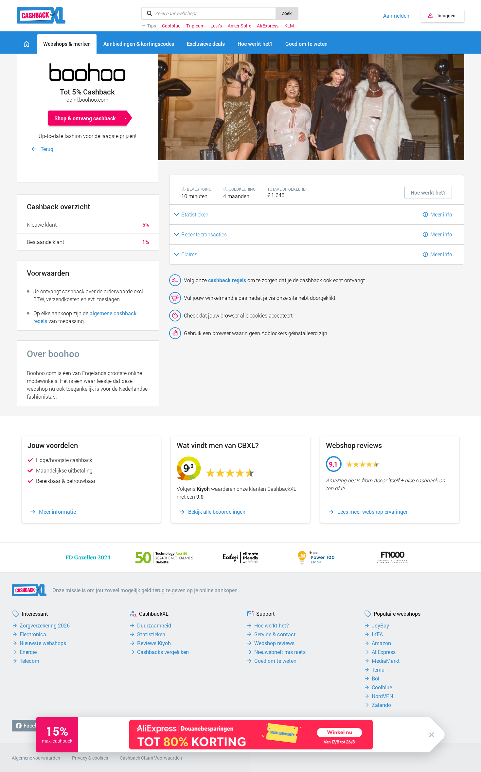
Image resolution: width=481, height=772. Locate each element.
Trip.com (195, 26)
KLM (289, 26)
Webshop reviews (274, 643)
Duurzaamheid (154, 625)
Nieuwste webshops (43, 643)
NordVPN (382, 696)
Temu (378, 670)
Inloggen (446, 15)
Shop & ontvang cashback (85, 118)
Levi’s (216, 26)
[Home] (26, 44)
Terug (47, 149)
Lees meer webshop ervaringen (373, 511)
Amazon (381, 643)
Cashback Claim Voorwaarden (151, 758)
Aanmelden (396, 15)
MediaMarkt (386, 661)
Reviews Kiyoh (154, 643)
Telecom (29, 661)
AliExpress (267, 26)
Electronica (33, 634)
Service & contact (275, 634)
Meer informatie (57, 511)
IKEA (377, 634)
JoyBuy (380, 625)
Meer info (441, 214)
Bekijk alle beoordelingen (216, 511)
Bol (375, 678)
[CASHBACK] (41, 15)
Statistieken (151, 634)
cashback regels (227, 280)
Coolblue (171, 26)
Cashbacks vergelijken (163, 652)
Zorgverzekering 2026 (45, 625)
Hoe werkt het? (271, 625)
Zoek (287, 13)
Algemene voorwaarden (36, 758)
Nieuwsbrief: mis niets (280, 652)
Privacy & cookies (90, 758)
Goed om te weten (275, 661)
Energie (28, 652)
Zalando (381, 705)
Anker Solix (239, 26)
